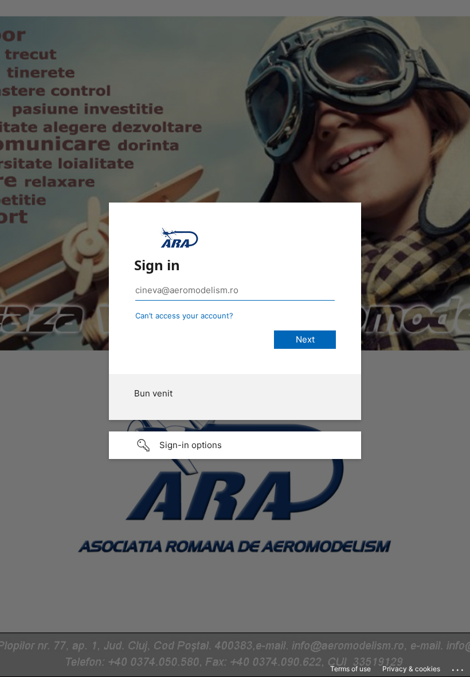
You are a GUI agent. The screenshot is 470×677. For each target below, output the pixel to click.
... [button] (458, 667)
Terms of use (350, 668)
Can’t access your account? (184, 315)
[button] (235, 445)
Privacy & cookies (411, 668)
